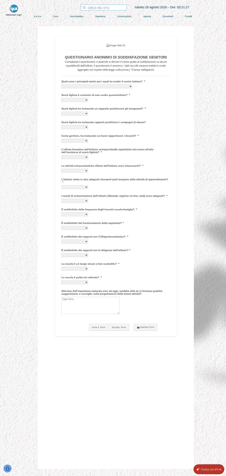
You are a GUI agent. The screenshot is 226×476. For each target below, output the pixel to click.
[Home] (7, 468)
